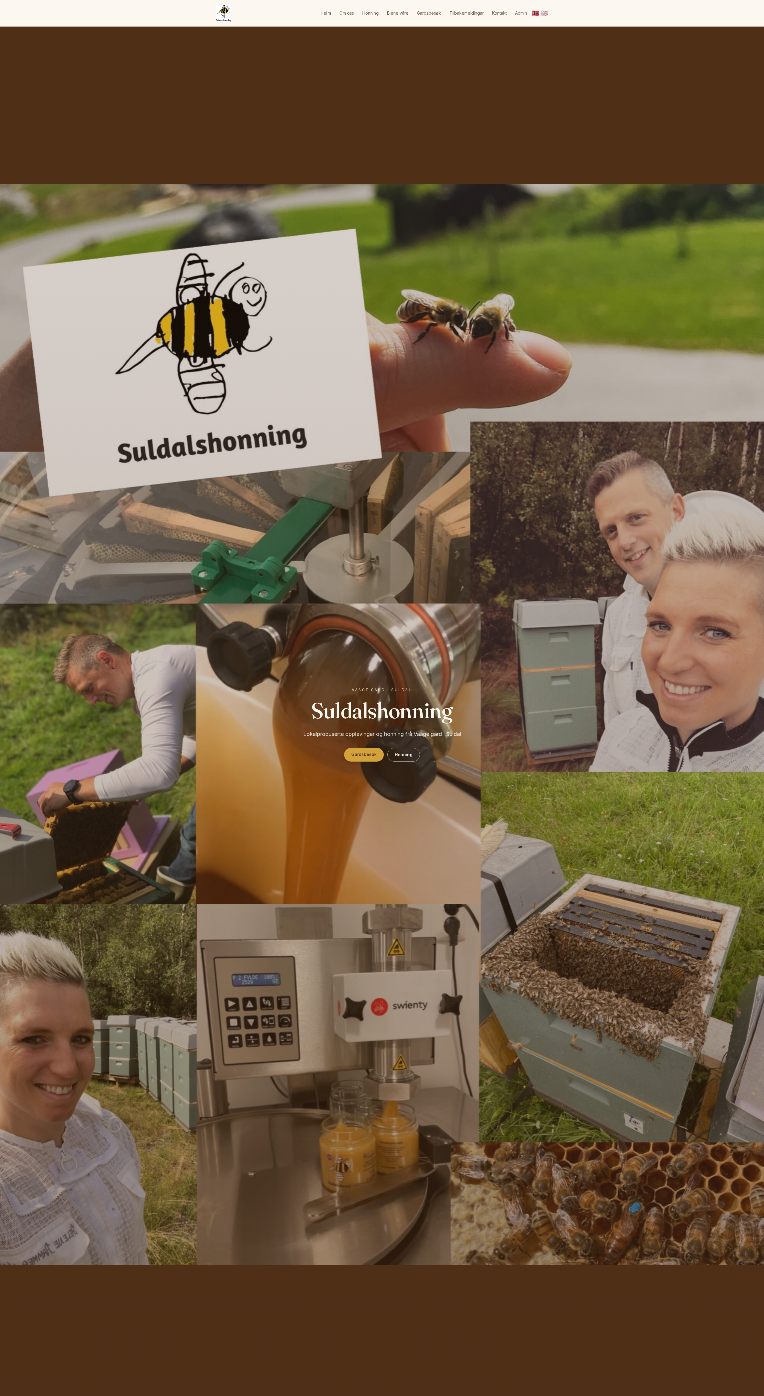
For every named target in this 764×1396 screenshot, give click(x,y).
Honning (370, 13)
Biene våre (398, 13)
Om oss (346, 13)
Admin (521, 13)
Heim (326, 13)
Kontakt (499, 13)
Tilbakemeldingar (466, 13)
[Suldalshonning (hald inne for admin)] (223, 13)
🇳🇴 (535, 13)
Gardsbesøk (429, 13)
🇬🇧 (544, 13)
